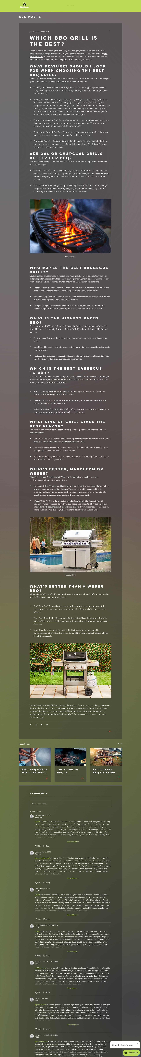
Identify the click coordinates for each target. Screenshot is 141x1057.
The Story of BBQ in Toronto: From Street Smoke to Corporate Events (70, 771)
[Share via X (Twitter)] (36, 725)
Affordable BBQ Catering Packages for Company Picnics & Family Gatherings (104, 771)
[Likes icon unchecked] (36, 846)
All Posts (30, 17)
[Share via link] (47, 725)
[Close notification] (138, 1043)
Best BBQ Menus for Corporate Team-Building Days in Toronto (34, 771)
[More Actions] (110, 816)
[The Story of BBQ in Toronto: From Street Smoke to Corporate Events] (70, 757)
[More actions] (110, 31)
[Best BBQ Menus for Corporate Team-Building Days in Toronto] (35, 757)
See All (119, 743)
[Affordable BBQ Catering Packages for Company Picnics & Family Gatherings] (106, 757)
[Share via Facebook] (31, 725)
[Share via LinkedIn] (42, 725)
